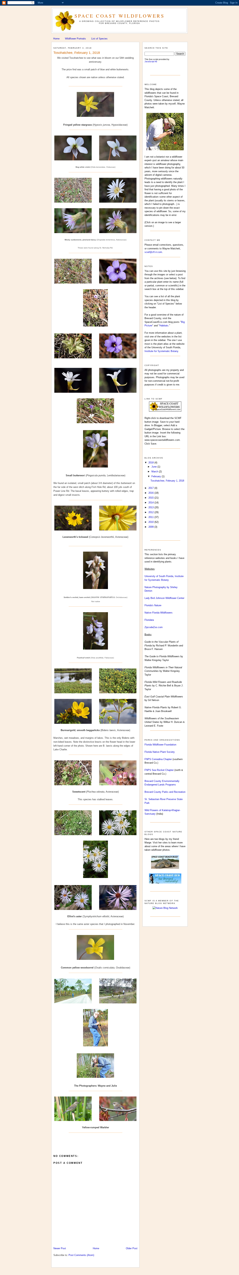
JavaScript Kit (151, 61)
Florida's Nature (153, 605)
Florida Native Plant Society (160, 751)
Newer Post (59, 1248)
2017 (151, 488)
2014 (151, 502)
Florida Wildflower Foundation (160, 744)
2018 (151, 462)
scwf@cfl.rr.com (153, 252)
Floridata (149, 620)
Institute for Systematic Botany (161, 351)
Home (56, 38)
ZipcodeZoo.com (154, 627)
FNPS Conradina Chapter (158, 759)
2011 (151, 517)
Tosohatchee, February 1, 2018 (76, 53)
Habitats (163, 325)
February (156, 476)
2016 (151, 492)
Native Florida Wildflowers (159, 612)
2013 (151, 507)
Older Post (131, 1248)
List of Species (99, 38)
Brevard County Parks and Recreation (165, 791)
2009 (151, 526)
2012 (151, 512)
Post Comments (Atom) (81, 1255)
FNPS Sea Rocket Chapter (159, 770)
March (155, 471)
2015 (151, 497)
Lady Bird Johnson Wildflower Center (164, 598)
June (154, 466)
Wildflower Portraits (75, 38)
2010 (151, 522)
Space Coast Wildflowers (119, 16)
